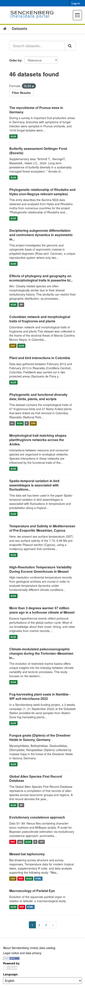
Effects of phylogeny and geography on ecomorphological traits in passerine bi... (41, 278)
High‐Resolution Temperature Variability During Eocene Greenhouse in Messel (40, 569)
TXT (42, 841)
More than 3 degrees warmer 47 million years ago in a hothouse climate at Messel (41, 610)
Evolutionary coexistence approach (37, 817)
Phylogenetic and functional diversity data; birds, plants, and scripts (38, 396)
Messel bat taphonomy (27, 854)
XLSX (13, 136)
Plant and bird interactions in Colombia (39, 357)
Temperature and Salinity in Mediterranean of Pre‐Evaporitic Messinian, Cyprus (42, 528)
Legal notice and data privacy (22, 953)
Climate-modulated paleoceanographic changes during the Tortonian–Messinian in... (41, 653)
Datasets (19, 28)
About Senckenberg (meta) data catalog (29, 948)
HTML (38, 878)
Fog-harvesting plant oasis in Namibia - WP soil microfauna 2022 (39, 696)
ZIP (21, 304)
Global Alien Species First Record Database (35, 778)
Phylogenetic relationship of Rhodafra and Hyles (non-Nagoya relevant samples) (42, 191)
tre (12, 423)
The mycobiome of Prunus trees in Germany (36, 109)
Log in (76, 3)
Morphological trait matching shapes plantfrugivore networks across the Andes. (37, 439)
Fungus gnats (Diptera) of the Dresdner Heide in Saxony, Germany (40, 737)
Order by (15, 60)
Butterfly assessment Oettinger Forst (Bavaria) (38, 150)
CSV (13, 345)
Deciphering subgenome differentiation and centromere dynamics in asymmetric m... (41, 234)
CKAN (10, 968)
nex (20, 841)
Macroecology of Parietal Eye (32, 890)
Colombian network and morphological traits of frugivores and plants (39, 318)
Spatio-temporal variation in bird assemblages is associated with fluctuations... (34, 485)
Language (10, 974)
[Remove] (33, 86)
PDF (13, 841)
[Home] (5, 28)
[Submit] (70, 45)
